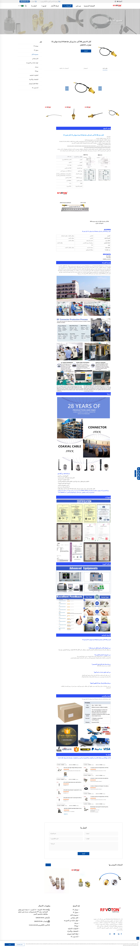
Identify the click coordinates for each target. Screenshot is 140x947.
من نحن (78, 6)
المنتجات (68, 6)
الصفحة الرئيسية (89, 6)
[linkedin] (120, 1)
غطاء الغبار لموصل (33, 83)
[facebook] (122, 1)
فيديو (44, 6)
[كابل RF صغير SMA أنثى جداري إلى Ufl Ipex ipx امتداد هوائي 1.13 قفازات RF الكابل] (83, 88)
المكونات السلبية (34, 75)
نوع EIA (36, 71)
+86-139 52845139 (24, 1)
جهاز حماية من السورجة (32, 62)
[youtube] (118, 1)
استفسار (86, 50)
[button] (49, 864)
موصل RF (36, 46)
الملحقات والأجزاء (33, 79)
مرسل (36, 67)
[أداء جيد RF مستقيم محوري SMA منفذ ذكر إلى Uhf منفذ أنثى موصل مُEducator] (83, 880)
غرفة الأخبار (55, 6)
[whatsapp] (115, 1)
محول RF (36, 50)
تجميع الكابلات (104, 23)
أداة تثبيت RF (35, 87)
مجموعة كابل (35, 54)
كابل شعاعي (35, 58)
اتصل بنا (34, 6)
